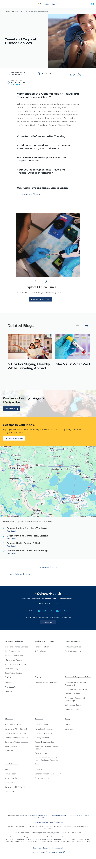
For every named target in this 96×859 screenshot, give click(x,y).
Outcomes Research (43, 733)
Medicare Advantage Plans (46, 683)
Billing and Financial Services (16, 647)
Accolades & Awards (13, 778)
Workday (8, 691)
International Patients (13, 660)
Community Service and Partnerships (75, 699)
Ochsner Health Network (15, 787)
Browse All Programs (13, 725)
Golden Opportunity (73, 651)
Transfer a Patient (42, 647)
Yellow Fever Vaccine (30, 194)
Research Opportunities (44, 742)
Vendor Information (50, 818)
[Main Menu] (3, 4)
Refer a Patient (41, 651)
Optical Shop (40, 769)
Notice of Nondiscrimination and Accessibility (62, 815)
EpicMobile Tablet (38, 852)
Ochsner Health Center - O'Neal (23, 543)
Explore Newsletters (14, 438)
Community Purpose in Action (78, 677)
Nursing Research (42, 738)
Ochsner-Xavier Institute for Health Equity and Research (46, 759)
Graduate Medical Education (16, 738)
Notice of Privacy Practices (32, 815)
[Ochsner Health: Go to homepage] (48, 4)
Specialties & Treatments (14, 11)
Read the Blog (11, 409)
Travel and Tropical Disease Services (36, 11)
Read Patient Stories (13, 673)
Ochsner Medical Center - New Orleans (27, 536)
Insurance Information (14, 656)
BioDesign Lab (41, 753)
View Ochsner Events (20, 574)
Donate (68, 725)
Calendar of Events (72, 709)
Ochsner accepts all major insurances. (48, 822)
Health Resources (72, 641)
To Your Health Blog (73, 647)
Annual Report (10, 774)
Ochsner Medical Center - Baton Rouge (27, 550)
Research (39, 719)
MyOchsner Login (49, 598)
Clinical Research (41, 725)
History (7, 769)
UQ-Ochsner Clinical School (16, 729)
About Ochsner (11, 764)
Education (9, 719)
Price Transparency (12, 651)
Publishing (9, 751)
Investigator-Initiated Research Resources (47, 747)
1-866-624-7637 (66, 598)
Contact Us (9, 791)
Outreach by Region (73, 705)
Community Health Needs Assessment (76, 684)
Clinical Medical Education (15, 733)
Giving (67, 719)
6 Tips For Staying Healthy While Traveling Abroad (29, 366)
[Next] (45, 281)
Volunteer (69, 729)
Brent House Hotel (42, 778)
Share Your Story (11, 669)
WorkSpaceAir (10, 687)
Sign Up (50, 622)
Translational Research (44, 729)
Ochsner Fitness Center (44, 774)
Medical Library (11, 746)
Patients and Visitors (14, 641)
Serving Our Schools (73, 694)
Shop (37, 764)
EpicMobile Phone (55, 852)
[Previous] (36, 281)
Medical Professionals (44, 641)
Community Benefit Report (76, 689)
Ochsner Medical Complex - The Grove (27, 528)
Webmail (8, 683)
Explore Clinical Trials (40, 299)
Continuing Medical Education (17, 742)
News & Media (10, 783)
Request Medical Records (15, 664)
